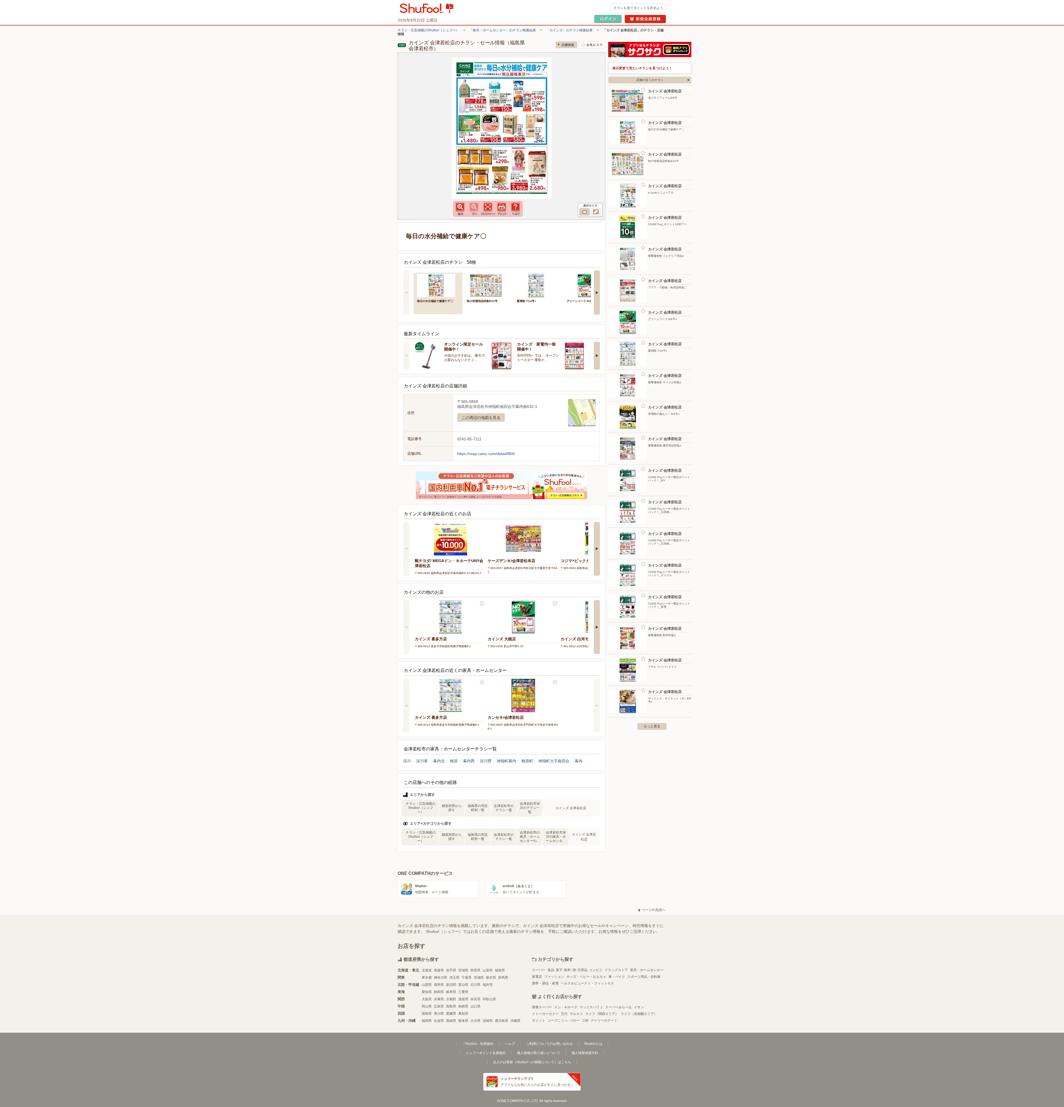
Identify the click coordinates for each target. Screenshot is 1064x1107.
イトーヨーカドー (545, 1014)
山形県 (488, 970)
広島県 (439, 1006)
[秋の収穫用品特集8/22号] (488, 285)
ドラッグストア (616, 970)
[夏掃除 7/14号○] (538, 285)
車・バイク (616, 977)
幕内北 (439, 761)
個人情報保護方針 (585, 1053)
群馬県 (503, 977)
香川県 (439, 1013)
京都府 (451, 999)
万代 (564, 1014)
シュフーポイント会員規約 (486, 1053)
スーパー (538, 970)
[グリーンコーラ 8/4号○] (588, 285)
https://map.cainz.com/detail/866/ (486, 453)
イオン (639, 1007)
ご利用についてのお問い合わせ (549, 1044)
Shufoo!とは (593, 1044)
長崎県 (451, 1021)
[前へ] (406, 292)
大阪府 (427, 999)
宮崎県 (488, 1021)
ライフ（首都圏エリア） (639, 1014)
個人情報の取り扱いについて (538, 1053)
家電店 (537, 977)
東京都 (427, 977)
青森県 (439, 970)
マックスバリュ (591, 1007)
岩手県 (451, 970)
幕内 (578, 761)
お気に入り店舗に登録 (592, 44)
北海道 (427, 970)
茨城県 (479, 977)
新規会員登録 (645, 19)
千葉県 (467, 977)
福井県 (488, 985)
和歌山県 (489, 999)
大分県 (475, 1021)
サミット (538, 1020)
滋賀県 (463, 999)
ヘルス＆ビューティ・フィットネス (587, 983)
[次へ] (597, 292)
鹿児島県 (501, 1021)
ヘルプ (510, 1044)
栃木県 (491, 977)
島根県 (463, 1006)
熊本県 (463, 1021)
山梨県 (427, 985)
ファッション (554, 977)
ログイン (608, 19)
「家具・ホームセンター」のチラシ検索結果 (502, 30)
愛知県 (427, 992)
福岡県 (427, 1021)
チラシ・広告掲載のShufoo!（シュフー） (428, 30)
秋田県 (475, 970)
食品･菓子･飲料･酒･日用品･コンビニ (575, 970)
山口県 (475, 1006)
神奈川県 (440, 977)
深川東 (422, 761)
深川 (407, 761)
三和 (585, 1020)
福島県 (500, 970)
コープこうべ (557, 1020)
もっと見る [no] (652, 726)
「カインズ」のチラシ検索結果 (569, 30)
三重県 (463, 992)
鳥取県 (451, 1006)
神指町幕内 (506, 761)
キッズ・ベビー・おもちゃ (586, 977)
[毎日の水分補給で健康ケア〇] (438, 285)
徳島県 (427, 1013)
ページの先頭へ (651, 910)
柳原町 (527, 761)
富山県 (463, 985)
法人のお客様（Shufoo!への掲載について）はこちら (532, 1062)
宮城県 (463, 970)
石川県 (475, 985)
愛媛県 (451, 1013)
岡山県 (427, 1006)
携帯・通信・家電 (545, 983)
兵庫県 (439, 999)
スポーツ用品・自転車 (644, 977)
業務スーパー (542, 1007)
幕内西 (469, 761)
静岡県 (439, 992)
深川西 (486, 761)
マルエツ (576, 1014)
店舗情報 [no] (566, 44)
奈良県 (475, 999)
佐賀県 (439, 1021)
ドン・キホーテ (565, 1007)
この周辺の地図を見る (481, 417)
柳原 (454, 761)
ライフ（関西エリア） (601, 1014)
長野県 (439, 985)
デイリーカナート (604, 1020)
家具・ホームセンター (646, 970)
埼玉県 (454, 977)
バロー (575, 1020)
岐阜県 (451, 992)
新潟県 (451, 985)
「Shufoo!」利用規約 (477, 1044)
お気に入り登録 (482, 603)
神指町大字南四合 (553, 761)
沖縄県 (515, 1021)
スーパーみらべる (618, 1007)
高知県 (463, 1013)
